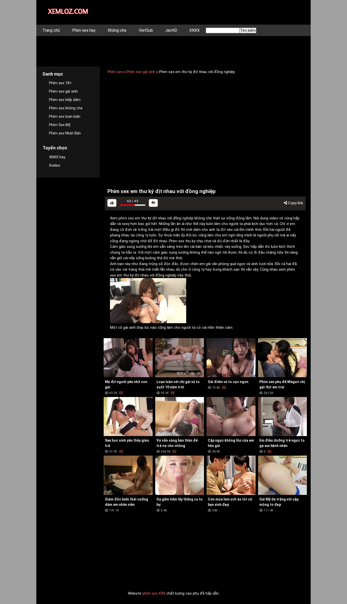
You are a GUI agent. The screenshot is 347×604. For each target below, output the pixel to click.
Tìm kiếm (248, 30)
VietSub (146, 30)
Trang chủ (51, 30)
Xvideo (54, 165)
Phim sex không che (66, 108)
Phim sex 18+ (60, 83)
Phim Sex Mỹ (59, 125)
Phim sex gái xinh (141, 72)
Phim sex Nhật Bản (65, 133)
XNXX (194, 30)
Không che (117, 30)
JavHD (171, 30)
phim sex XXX (154, 593)
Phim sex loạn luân (64, 116)
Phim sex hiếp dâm (65, 99)
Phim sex (115, 72)
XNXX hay (57, 157)
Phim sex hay (84, 30)
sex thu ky (186, 241)
